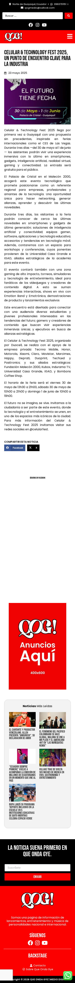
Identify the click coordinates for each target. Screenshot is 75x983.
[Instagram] (37, 25)
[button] (14, 448)
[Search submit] (69, 16)
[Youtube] (44, 25)
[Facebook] (31, 25)
